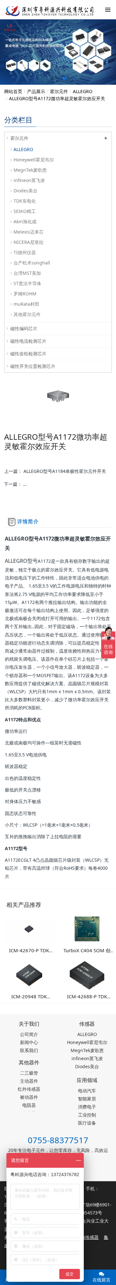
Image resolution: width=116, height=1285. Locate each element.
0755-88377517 (58, 1140)
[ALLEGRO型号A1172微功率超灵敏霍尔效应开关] (45, 9)
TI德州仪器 (25, 252)
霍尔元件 (59, 91)
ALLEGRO (82, 91)
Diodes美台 (25, 190)
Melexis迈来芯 (29, 232)
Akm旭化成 (25, 221)
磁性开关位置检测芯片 (32, 366)
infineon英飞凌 (29, 180)
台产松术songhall (32, 263)
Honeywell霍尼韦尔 (34, 160)
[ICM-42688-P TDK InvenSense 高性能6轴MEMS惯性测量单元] (87, 975)
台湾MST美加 (27, 273)
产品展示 (36, 91)
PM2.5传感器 (85, 1237)
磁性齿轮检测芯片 (28, 353)
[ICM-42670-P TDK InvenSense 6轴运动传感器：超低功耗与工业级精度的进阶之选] (29, 928)
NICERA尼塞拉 (29, 242)
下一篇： (57, 484)
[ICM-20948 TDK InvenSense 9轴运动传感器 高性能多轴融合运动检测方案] (29, 975)
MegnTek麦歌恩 (30, 170)
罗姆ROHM (25, 294)
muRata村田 (26, 304)
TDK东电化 (25, 201)
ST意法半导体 (27, 283)
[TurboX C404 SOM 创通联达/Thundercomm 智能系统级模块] (87, 928)
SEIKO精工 (25, 211)
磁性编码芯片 (23, 328)
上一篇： (55, 471)
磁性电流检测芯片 (28, 341)
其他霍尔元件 (27, 314)
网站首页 (13, 91)
